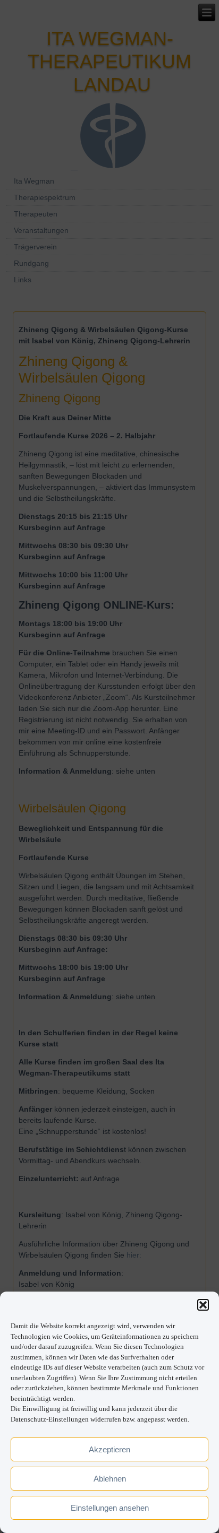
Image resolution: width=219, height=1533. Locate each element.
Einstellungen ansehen (110, 1507)
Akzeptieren (109, 1449)
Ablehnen (110, 1478)
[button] (203, 1305)
